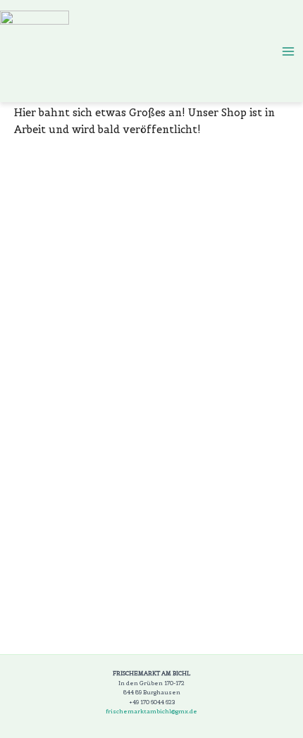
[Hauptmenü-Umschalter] (288, 51)
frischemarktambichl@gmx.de (151, 711)
